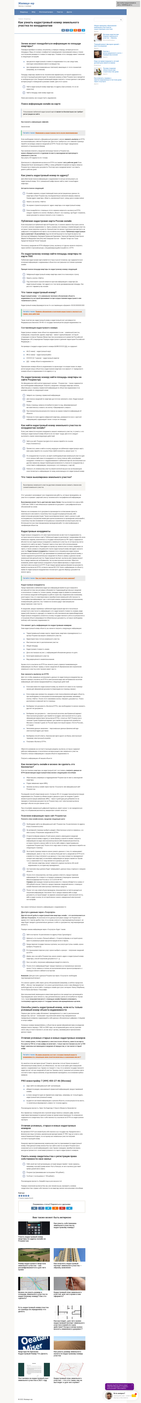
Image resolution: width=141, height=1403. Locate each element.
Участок (60, 12)
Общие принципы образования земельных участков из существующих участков (105, 27)
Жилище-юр (26, 3)
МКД (33, 12)
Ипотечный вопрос (46, 12)
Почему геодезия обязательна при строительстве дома (111, 70)
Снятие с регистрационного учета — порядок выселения (113, 53)
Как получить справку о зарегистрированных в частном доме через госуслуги (108, 79)
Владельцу (24, 12)
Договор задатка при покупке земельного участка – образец (111, 36)
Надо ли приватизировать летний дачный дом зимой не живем (106, 62)
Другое (69, 12)
